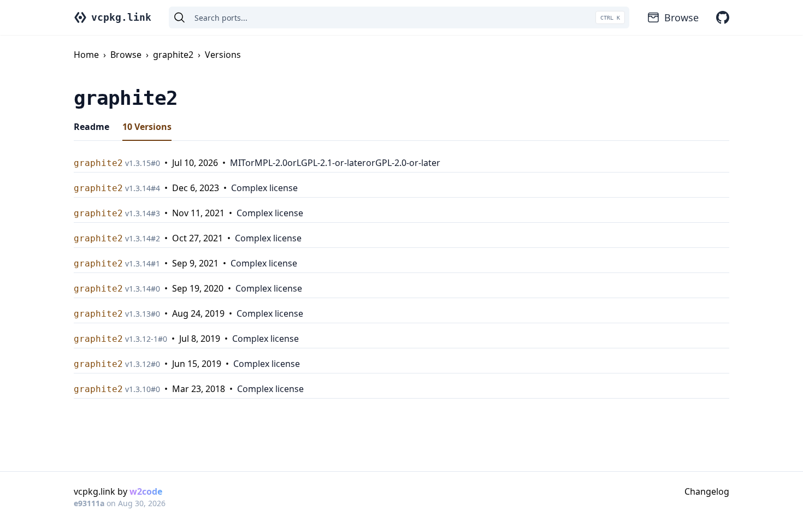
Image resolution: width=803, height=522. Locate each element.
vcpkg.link (121, 17)
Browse (681, 17)
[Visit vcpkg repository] (722, 17)
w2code (145, 491)
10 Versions (147, 127)
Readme (91, 127)
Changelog (706, 491)
